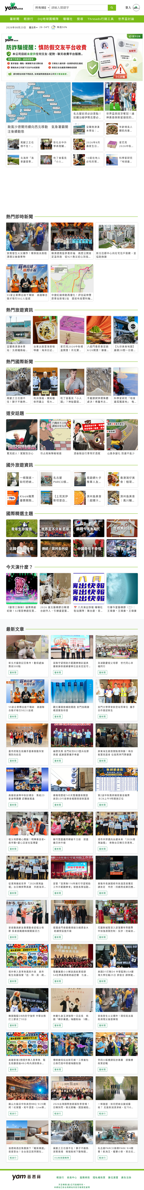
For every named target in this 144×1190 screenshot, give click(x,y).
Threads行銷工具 (101, 19)
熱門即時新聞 (19, 216)
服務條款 (85, 1177)
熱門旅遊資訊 (19, 310)
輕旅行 (28, 19)
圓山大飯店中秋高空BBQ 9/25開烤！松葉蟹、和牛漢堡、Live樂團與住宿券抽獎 (27, 1107)
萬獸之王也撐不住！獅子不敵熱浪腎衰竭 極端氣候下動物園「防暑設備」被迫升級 (71, 1151)
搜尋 (80, 19)
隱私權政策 (99, 1177)
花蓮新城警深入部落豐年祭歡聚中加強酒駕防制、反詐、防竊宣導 (115, 931)
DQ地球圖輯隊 (48, 19)
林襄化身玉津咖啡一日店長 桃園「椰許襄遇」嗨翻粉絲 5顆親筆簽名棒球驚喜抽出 (71, 1019)
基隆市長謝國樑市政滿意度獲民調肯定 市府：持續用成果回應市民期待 (115, 887)
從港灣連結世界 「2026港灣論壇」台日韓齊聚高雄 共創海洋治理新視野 (26, 887)
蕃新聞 (15, 19)
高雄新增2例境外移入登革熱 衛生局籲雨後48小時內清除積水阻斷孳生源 (27, 1063)
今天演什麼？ (19, 567)
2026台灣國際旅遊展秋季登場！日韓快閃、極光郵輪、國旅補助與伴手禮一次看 (71, 1107)
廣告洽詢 (126, 1177)
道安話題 (15, 413)
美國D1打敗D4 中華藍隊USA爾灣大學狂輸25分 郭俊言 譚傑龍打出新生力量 (116, 975)
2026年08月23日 (16, 27)
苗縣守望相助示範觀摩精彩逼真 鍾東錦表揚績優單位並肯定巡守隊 (72, 666)
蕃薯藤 (13, 7)
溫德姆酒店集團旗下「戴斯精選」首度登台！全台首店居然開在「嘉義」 (27, 1151)
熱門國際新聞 (19, 361)
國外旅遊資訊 (19, 465)
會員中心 (72, 1177)
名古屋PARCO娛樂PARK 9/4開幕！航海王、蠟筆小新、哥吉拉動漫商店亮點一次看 (115, 1151)
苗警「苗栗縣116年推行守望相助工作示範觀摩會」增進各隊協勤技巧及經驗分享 (72, 887)
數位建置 (113, 1177)
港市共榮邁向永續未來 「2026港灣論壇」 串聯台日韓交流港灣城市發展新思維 (116, 843)
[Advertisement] (72, 190)
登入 (128, 7)
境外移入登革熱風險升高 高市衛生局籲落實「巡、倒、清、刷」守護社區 (27, 975)
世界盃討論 (126, 19)
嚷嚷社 (68, 19)
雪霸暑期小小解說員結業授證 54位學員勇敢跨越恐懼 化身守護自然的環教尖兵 (71, 975)
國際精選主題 (19, 513)
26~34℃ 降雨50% (53, 27)
